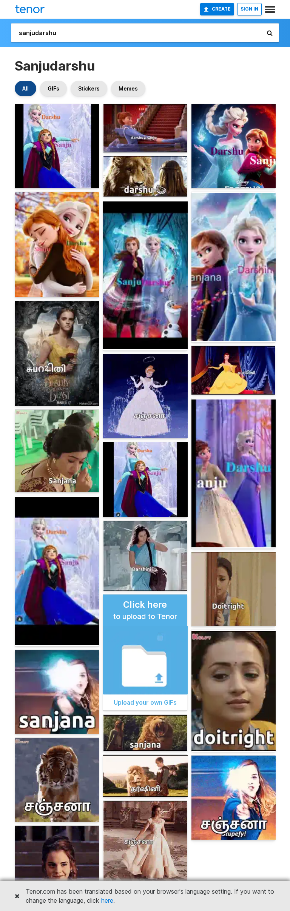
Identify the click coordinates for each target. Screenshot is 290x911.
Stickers (89, 88)
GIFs (53, 88)
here (107, 900)
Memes (128, 88)
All (25, 88)
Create (221, 9)
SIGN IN (249, 9)
